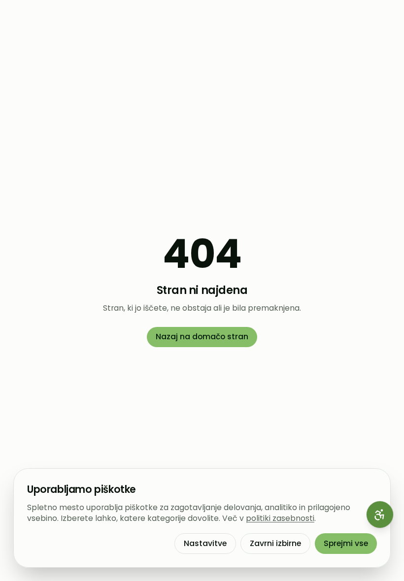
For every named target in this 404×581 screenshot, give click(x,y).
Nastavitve (205, 543)
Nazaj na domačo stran (202, 336)
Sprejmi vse (346, 543)
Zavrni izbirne (275, 543)
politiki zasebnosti (280, 518)
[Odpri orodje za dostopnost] (380, 514)
